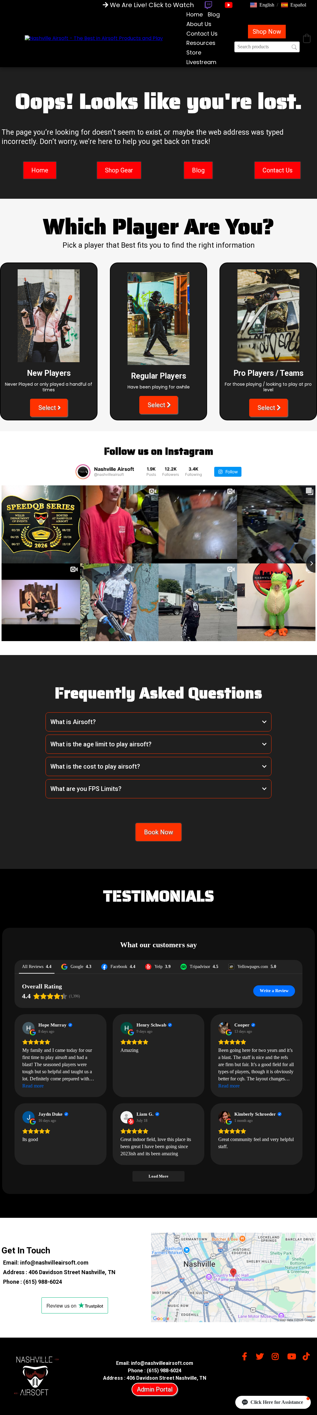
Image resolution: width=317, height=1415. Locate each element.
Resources (200, 43)
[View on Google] (28, 1028)
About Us (198, 24)
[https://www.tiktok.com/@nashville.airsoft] (308, 1355)
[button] (262, 5)
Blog (214, 14)
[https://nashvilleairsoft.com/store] (94, 38)
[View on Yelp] (126, 1117)
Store (193, 52)
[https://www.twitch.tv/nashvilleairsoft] (208, 5)
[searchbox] (267, 46)
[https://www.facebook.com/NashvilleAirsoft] (246, 1355)
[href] (233, 1277)
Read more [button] (33, 1085)
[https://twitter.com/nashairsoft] (261, 1355)
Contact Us (202, 33)
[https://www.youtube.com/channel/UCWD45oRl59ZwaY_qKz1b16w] (292, 1358)
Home (194, 14)
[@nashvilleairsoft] (83, 472)
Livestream (201, 62)
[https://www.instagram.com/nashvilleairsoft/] (277, 1355)
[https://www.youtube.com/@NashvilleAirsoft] (229, 5)
